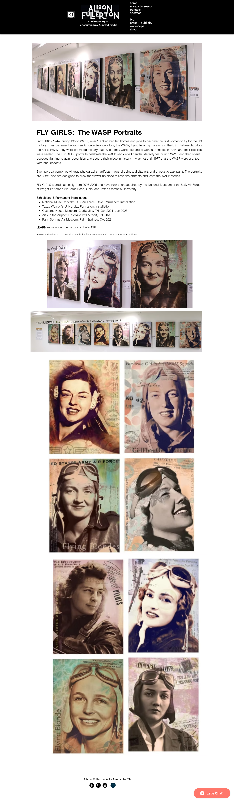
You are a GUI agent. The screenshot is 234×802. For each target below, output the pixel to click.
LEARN (41, 227)
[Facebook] (91, 785)
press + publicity (141, 22)
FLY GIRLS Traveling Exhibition (150, 16)
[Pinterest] (98, 785)
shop (133, 29)
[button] (118, 454)
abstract (135, 12)
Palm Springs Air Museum (60, 219)
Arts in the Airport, (54, 215)
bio (132, 19)
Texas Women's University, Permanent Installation (76, 206)
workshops (137, 26)
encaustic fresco (141, 6)
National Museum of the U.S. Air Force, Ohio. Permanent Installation (88, 202)
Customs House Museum (59, 210)
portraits (135, 9)
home (133, 3)
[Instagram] (105, 785)
